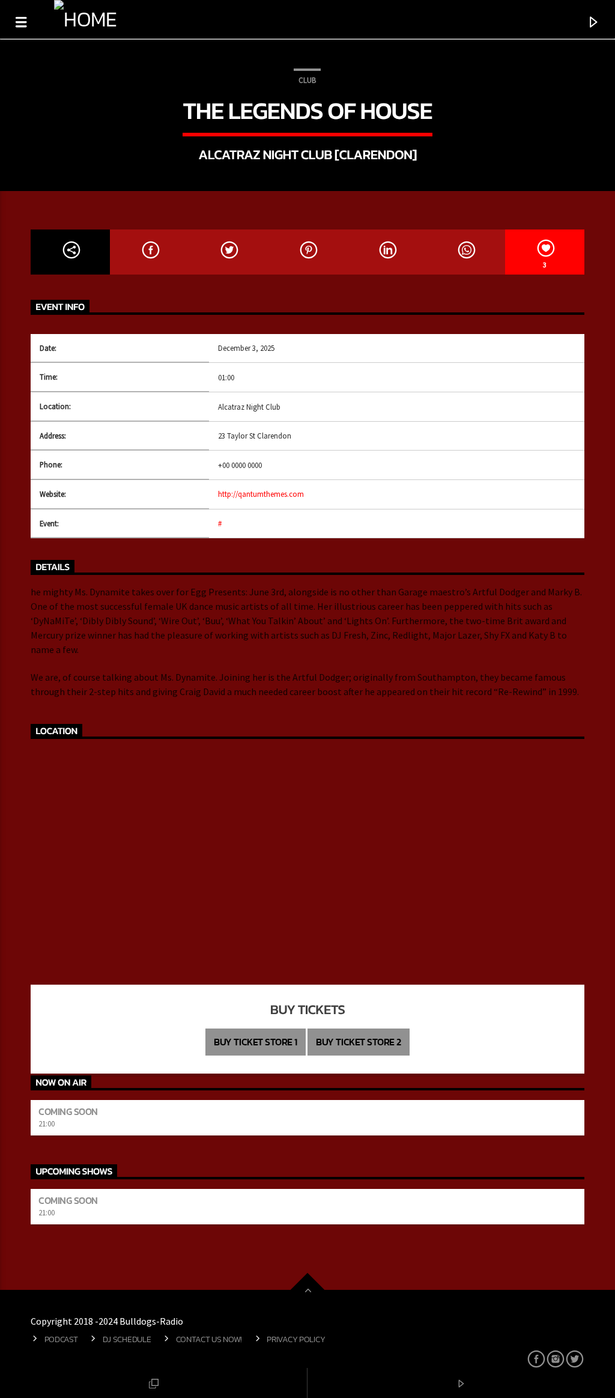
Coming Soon (68, 1111)
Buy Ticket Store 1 (255, 1042)
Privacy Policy (296, 1339)
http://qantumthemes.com (261, 494)
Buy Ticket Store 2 (358, 1042)
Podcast (61, 1339)
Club (307, 80)
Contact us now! (209, 1339)
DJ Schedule (127, 1339)
